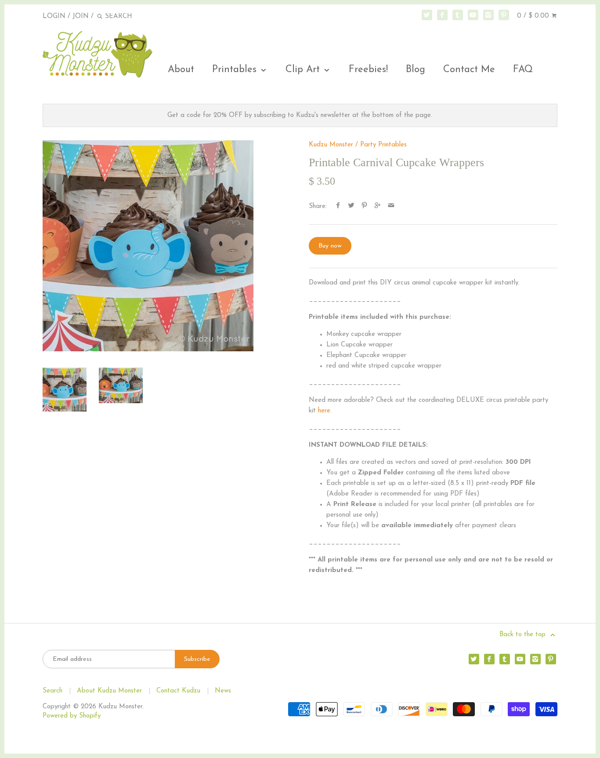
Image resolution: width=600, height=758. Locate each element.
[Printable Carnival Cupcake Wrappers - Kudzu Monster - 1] (148, 245)
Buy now (330, 246)
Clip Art (304, 70)
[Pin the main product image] (364, 206)
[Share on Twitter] (351, 206)
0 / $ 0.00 (534, 16)
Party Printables (383, 145)
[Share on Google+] (377, 206)
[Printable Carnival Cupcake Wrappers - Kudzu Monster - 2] (121, 385)
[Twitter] (427, 15)
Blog (415, 70)
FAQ (523, 70)
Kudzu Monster (331, 145)
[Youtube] (473, 15)
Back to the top (523, 634)
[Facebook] (442, 15)
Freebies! (368, 70)
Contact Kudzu (178, 691)
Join (80, 16)
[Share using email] (391, 206)
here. (325, 411)
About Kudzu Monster (109, 691)
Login (54, 16)
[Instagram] (488, 15)
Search (52, 691)
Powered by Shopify (72, 716)
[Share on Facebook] (337, 206)
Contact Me (469, 70)
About (181, 70)
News (223, 691)
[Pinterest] (504, 15)
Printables (236, 70)
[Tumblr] (457, 15)
